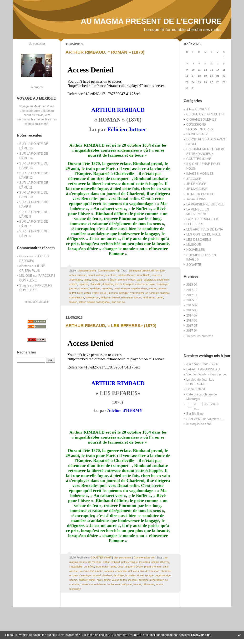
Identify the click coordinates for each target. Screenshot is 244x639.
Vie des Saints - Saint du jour (206, 374)
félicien (73, 302)
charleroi (83, 288)
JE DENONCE (196, 184)
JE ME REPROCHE (200, 194)
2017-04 (191, 330)
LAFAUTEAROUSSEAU (203, 369)
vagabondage (139, 288)
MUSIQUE (193, 244)
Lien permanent (87, 270)
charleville (95, 284)
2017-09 (191, 305)
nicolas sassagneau (98, 302)
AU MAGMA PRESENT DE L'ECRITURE (151, 21)
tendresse (148, 297)
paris (139, 279)
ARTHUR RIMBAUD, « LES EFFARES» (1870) (111, 325)
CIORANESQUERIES (201, 119)
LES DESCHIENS (198, 239)
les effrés (111, 275)
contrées (157, 275)
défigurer (106, 297)
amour (137, 297)
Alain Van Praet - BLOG (202, 364)
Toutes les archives (199, 336)
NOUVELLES (195, 249)
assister (148, 279)
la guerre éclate (108, 279)
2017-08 (191, 310)
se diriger (95, 288)
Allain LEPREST (197, 109)
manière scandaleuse (93, 584)
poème (152, 288)
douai (117, 288)
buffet (72, 292)
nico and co (118, 302)
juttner (82, 302)
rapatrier (83, 284)
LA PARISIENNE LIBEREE (205, 204)
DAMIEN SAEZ (197, 134)
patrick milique (96, 275)
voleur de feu (99, 292)
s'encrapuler (137, 292)
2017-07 (191, 315)
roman (159, 297)
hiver (80, 292)
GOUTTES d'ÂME (198, 159)
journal (73, 288)
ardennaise (75, 279)
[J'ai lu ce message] (239, 635)
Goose (23, 256)
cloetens (25, 266)
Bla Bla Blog (194, 413)
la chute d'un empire (91, 571)
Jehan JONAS (196, 199)
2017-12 (191, 290)
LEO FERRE (195, 224)
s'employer (162, 284)
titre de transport (124, 284)
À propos (37, 87)
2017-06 (191, 320)
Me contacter (36, 43)
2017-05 (191, 325)
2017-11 (191, 295)
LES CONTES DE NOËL (203, 234)
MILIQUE (25, 275)
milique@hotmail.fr (37, 301)
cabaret (162, 288)
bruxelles (107, 288)
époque (125, 288)
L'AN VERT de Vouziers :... (205, 419)
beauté (116, 297)
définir (87, 292)
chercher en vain (145, 284)
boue (94, 279)
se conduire (152, 292)
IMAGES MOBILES (200, 173)
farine (87, 279)
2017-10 (191, 300)
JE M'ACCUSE (196, 189)
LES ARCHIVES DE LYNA (204, 229)
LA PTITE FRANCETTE (202, 219)
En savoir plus (200, 635)
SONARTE (193, 264)
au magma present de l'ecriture (147, 270)
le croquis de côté (198, 424)
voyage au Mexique (32, 106)
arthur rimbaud (77, 275)
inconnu (113, 292)
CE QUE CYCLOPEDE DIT (205, 114)
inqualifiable (143, 275)
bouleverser (92, 297)
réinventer (127, 297)
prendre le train (126, 279)
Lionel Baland (195, 389)
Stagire (24, 285)
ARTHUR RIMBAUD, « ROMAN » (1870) (105, 52)
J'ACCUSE (193, 179)
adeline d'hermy (127, 275)
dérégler (123, 292)
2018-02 (191, 284)
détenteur (107, 284)
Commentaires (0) (108, 270)
